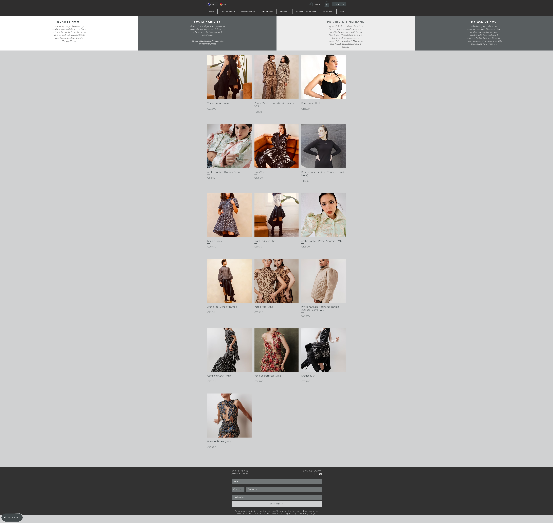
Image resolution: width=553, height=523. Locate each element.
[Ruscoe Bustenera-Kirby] (315, 474)
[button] (326, 4)
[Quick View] (229, 77)
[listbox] (339, 4)
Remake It (67, 41)
